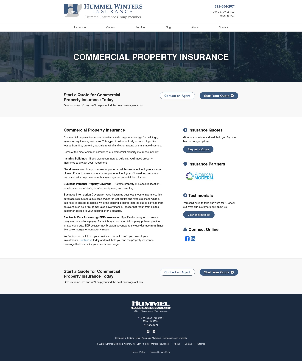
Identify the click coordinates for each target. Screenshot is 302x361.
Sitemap (201, 343)
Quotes (110, 27)
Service (140, 27)
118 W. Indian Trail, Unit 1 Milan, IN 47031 (151, 319)
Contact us (86, 240)
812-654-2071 (225, 6)
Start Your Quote (216, 95)
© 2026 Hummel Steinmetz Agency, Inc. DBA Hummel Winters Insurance (133, 343)
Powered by (160, 351)
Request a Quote (198, 149)
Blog (168, 27)
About (194, 27)
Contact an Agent (177, 95)
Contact (223, 27)
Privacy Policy (138, 351)
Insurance (80, 27)
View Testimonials (199, 215)
